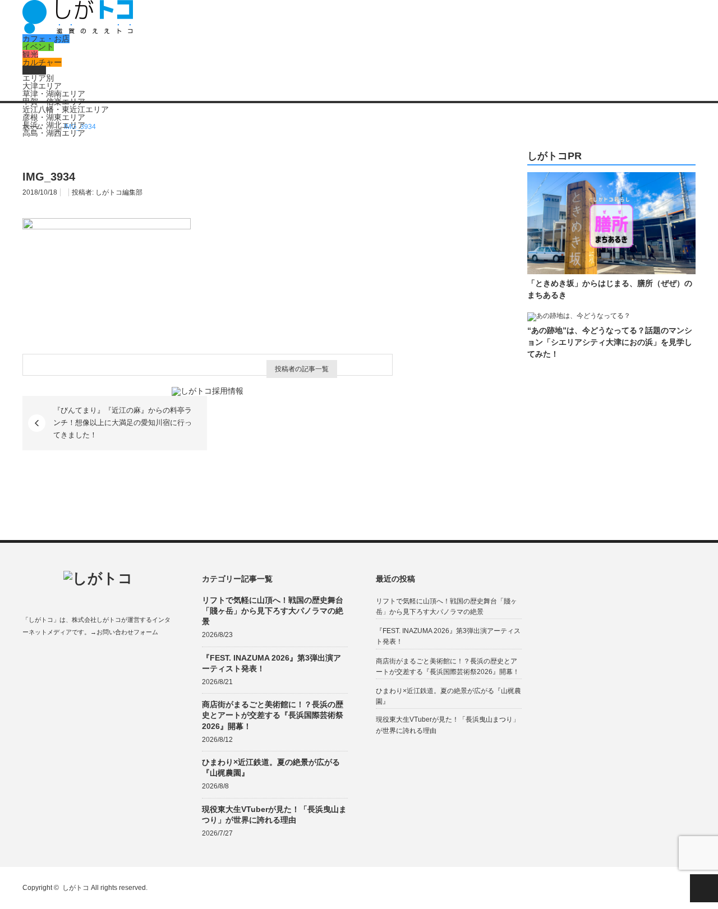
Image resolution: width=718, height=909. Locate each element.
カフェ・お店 (46, 38)
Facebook (27, 658)
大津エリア (42, 85)
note (93, 658)
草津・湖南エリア (53, 93)
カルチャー (42, 62)
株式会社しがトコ (96, 619)
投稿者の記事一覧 (302, 369)
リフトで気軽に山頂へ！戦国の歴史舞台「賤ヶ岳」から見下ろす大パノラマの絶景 (272, 611)
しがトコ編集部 (118, 192)
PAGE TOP (704, 888)
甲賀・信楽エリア (53, 101)
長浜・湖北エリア (53, 125)
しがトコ (75, 888)
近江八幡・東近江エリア (65, 109)
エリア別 (38, 77)
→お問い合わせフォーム (124, 632)
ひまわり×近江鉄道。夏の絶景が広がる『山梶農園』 (271, 767)
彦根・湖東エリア (53, 117)
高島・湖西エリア (53, 132)
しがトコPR (554, 156)
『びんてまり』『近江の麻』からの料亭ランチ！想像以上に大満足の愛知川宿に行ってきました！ (122, 423)
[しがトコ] (77, 30)
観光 (30, 54)
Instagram (71, 658)
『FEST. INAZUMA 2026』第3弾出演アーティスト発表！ (271, 663)
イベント (38, 46)
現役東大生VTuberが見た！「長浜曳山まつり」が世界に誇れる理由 (274, 814)
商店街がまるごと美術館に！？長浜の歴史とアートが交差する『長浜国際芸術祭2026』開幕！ (272, 715)
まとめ (34, 70)
